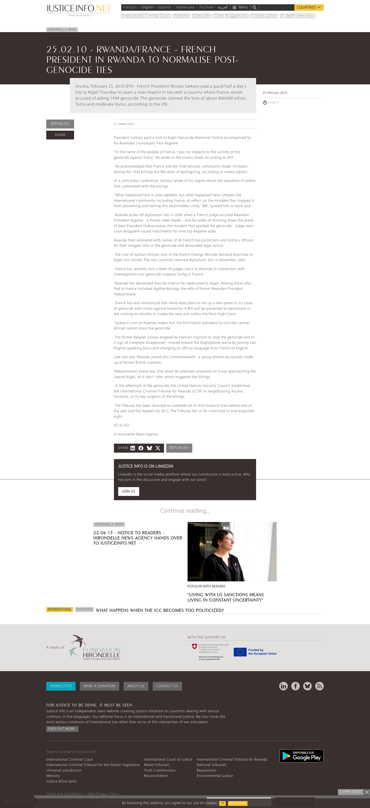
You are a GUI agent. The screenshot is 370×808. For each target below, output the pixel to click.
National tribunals (212, 765)
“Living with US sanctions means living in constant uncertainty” (226, 596)
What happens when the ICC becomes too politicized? (160, 609)
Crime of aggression (230, 16)
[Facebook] (295, 686)
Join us (128, 491)
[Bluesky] (307, 686)
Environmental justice (215, 776)
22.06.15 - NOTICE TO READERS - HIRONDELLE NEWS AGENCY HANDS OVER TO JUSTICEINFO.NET (137, 537)
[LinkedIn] (283, 686)
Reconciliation (156, 776)
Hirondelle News (62, 29)
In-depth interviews (297, 16)
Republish (60, 124)
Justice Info (126, 124)
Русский (206, 7)
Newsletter (61, 686)
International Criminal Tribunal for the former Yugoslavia (93, 765)
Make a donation (99, 686)
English (148, 7)
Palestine (181, 16)
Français (130, 7)
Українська (185, 7)
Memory (53, 776)
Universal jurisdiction (64, 770)
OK (222, 803)
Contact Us (167, 686)
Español (164, 7)
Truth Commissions (160, 770)
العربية (223, 7)
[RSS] (319, 686)
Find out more (61, 729)
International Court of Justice (168, 760)
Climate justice (264, 16)
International (60, 609)
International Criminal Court (145, 16)
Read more (238, 803)
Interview (84, 609)
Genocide (201, 16)
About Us (136, 686)
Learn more (351, 792)
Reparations (206, 770)
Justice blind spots (61, 781)
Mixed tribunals (157, 765)
